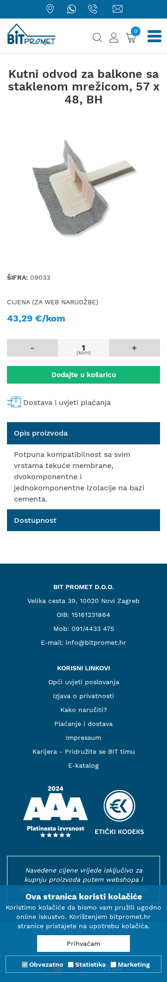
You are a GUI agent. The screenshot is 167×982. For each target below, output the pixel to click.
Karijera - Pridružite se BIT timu (83, 751)
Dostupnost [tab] (35, 520)
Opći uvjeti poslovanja (83, 682)
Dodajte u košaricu (83, 375)
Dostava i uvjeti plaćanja (67, 402)
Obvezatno (46, 964)
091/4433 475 (92, 628)
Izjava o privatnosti (83, 696)
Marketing (134, 964)
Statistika (90, 964)
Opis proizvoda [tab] (41, 433)
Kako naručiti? (83, 709)
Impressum (83, 737)
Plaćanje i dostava (83, 723)
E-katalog (83, 765)
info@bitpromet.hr (95, 642)
